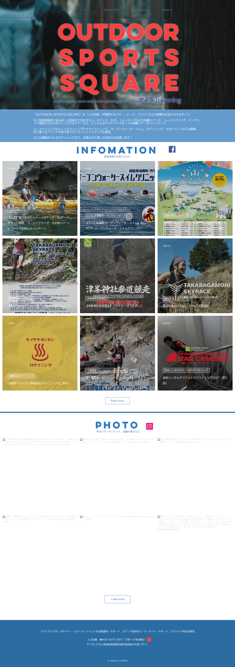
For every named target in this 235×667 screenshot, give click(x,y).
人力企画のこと (17, 210)
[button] (149, 639)
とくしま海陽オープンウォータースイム (108, 215)
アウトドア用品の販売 (182, 631)
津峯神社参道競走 (96, 298)
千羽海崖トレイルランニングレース (106, 370)
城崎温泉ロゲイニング (21, 376)
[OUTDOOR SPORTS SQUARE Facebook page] (172, 149)
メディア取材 (129, 631)
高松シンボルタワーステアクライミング (186, 370)
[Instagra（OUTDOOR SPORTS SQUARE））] (149, 426)
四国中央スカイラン (175, 215)
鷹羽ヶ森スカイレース (21, 298)
